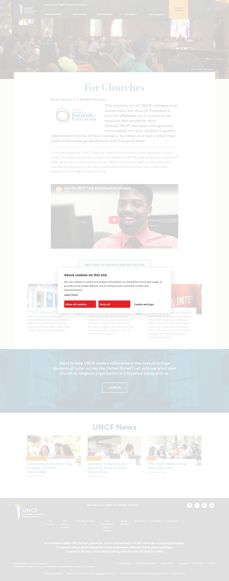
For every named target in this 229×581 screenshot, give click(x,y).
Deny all (105, 304)
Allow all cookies (76, 304)
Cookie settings (144, 304)
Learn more (71, 294)
